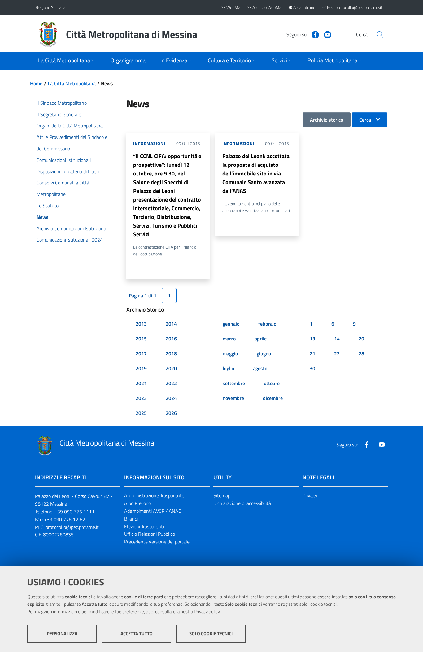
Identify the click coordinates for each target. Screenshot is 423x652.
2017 (141, 353)
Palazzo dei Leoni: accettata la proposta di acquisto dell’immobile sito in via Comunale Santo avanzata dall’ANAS (256, 173)
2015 (141, 338)
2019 (141, 368)
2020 (171, 368)
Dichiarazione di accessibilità (242, 503)
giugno (264, 353)
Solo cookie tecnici (211, 633)
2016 (171, 338)
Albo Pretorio (137, 503)
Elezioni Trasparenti (144, 526)
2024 (171, 398)
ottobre (272, 383)
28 (361, 353)
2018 (171, 353)
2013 (141, 323)
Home (36, 83)
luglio (228, 368)
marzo (229, 338)
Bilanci (131, 518)
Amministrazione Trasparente (154, 495)
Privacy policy (207, 611)
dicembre (273, 398)
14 (337, 338)
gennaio (231, 323)
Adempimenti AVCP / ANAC (152, 511)
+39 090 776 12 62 (64, 519)
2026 (171, 413)
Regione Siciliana (51, 7)
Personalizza (62, 633)
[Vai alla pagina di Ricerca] (380, 34)
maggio (230, 353)
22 (337, 353)
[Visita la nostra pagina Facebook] (313, 34)
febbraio (267, 323)
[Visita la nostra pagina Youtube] (325, 34)
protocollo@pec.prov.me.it (72, 527)
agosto (260, 368)
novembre (233, 398)
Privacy (310, 495)
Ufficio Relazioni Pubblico (149, 534)
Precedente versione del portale (157, 541)
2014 (171, 323)
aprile (261, 338)
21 (312, 353)
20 (361, 338)
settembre (234, 383)
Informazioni (149, 143)
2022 (171, 383)
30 (312, 368)
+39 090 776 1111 (74, 511)
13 (312, 338)
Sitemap (221, 495)
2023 (141, 398)
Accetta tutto (136, 633)
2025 (141, 413)
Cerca (365, 119)
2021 (141, 383)
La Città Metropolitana (72, 83)
